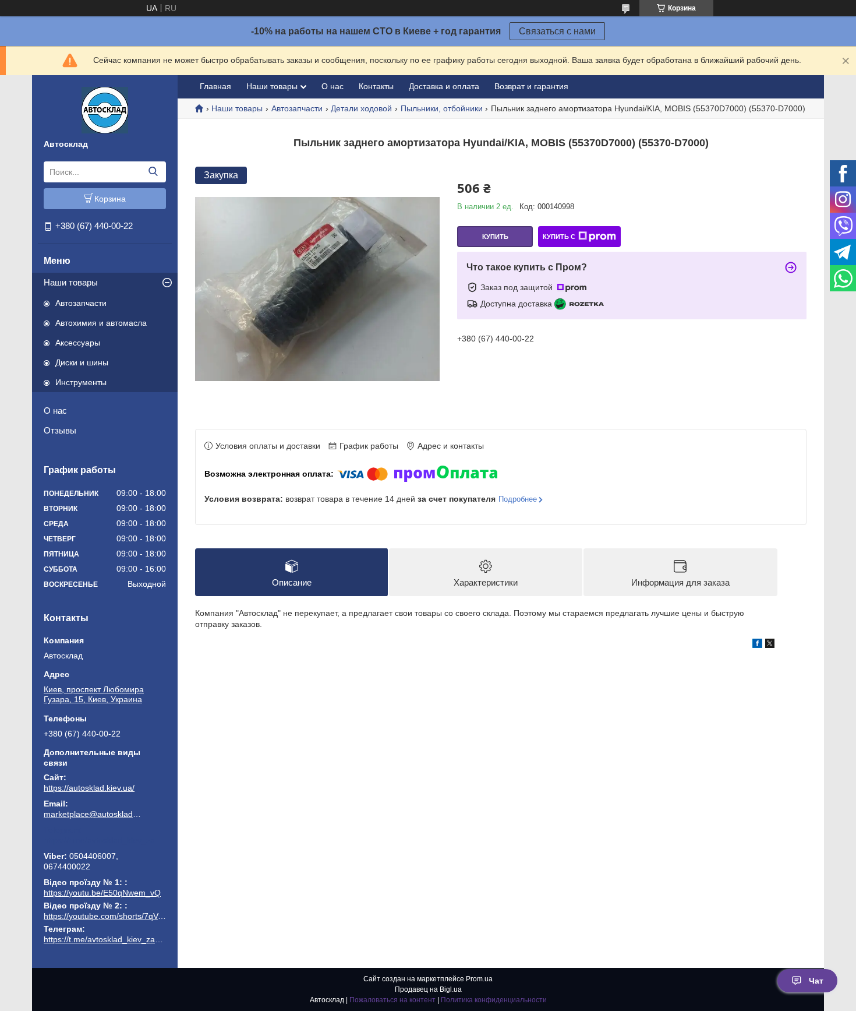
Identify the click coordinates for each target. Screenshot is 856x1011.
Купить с (559, 236)
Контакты (376, 86)
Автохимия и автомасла (101, 322)
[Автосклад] (105, 109)
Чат (816, 980)
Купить (495, 236)
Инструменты (81, 382)
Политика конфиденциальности (494, 1000)
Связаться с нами (557, 31)
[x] (769, 645)
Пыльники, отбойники (442, 108)
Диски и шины (81, 362)
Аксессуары (77, 342)
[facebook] (757, 645)
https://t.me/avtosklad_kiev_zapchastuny (105, 840)
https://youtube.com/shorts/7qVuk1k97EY (119, 916)
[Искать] (153, 171)
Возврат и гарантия (531, 86)
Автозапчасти (81, 303)
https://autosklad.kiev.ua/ (89, 787)
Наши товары (71, 282)
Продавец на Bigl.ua (428, 989)
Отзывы (60, 430)
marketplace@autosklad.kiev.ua (93, 814)
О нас (55, 410)
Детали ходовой (361, 108)
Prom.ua (479, 979)
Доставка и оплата (444, 86)
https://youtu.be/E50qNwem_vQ (102, 892)
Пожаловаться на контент (392, 1000)
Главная (215, 86)
